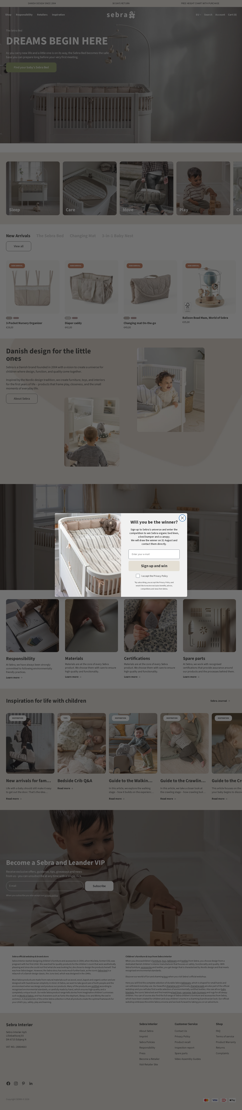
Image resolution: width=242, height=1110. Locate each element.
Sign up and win (154, 566)
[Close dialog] (182, 518)
